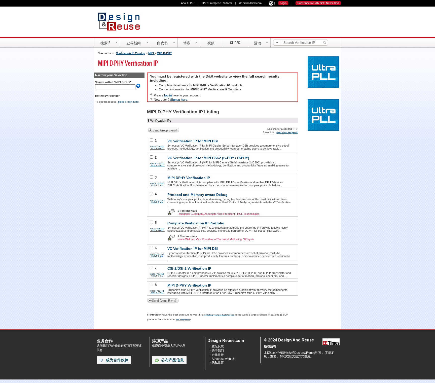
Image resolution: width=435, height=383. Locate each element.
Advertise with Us (223, 359)
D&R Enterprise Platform (217, 3)
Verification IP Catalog (130, 53)
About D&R (188, 3)
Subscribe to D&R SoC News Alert (318, 3)
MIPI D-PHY (164, 53)
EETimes (331, 342)
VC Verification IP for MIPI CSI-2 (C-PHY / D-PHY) (208, 158)
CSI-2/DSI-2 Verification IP (189, 268)
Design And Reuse (121, 21)
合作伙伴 (218, 355)
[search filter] (277, 43)
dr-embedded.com (250, 3)
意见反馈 (218, 346)
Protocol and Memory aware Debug (197, 195)
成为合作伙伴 (117, 360)
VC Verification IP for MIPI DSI (192, 141)
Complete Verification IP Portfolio (195, 223)
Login (283, 3)
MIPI (151, 53)
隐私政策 (218, 362)
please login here (128, 101)
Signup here (178, 99)
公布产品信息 (172, 360)
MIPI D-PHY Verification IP (189, 285)
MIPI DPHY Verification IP (188, 178)
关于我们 (218, 350)
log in (168, 95)
